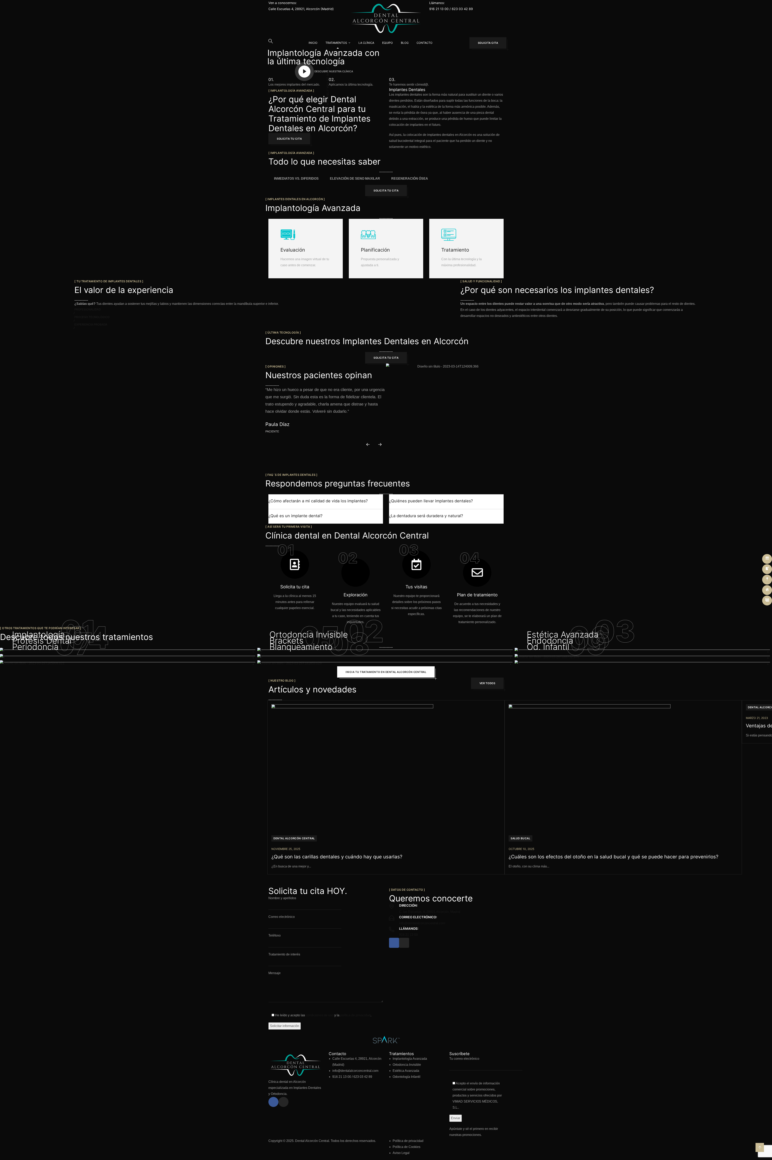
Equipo (387, 42)
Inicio (313, 42)
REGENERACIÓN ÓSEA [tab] (409, 178)
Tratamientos (336, 42)
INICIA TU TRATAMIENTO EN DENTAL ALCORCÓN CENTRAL (386, 672)
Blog (405, 42)
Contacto (424, 42)
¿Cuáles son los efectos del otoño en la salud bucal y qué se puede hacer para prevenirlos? (613, 857)
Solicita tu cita (289, 138)
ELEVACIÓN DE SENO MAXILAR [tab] (355, 178)
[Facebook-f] (394, 943)
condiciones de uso (320, 1015)
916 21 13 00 (408, 934)
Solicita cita (488, 42)
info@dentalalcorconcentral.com (422, 923)
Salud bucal (520, 838)
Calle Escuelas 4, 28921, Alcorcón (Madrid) (301, 9)
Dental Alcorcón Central (294, 838)
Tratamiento (455, 250)
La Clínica (366, 42)
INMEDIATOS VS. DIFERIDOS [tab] (296, 178)
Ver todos (487, 683)
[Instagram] (404, 943)
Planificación (375, 250)
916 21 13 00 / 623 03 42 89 (451, 9)
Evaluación (292, 250)
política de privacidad (355, 1015)
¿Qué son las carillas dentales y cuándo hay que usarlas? (336, 857)
